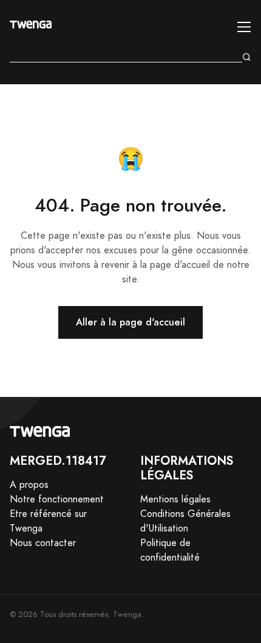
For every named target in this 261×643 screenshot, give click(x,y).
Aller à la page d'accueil (130, 322)
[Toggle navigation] (244, 27)
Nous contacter (43, 543)
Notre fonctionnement (57, 499)
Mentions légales (175, 499)
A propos (29, 484)
